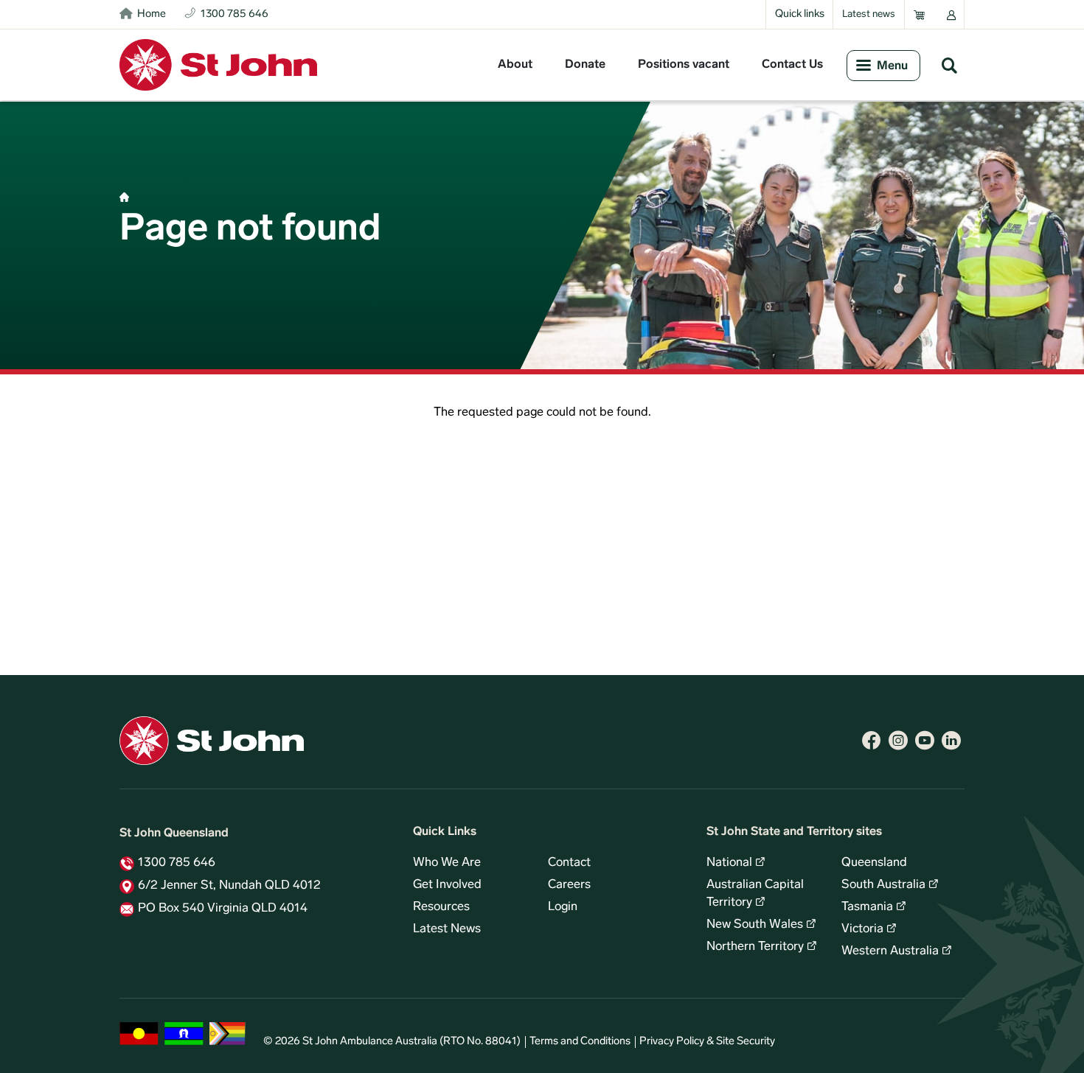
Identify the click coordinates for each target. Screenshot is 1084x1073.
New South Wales (754, 925)
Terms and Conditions (579, 1041)
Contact (569, 863)
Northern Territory (755, 947)
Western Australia (890, 951)
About (515, 65)
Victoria (862, 929)
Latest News (447, 929)
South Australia (883, 885)
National (729, 863)
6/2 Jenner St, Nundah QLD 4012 (229, 886)
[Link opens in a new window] (871, 740)
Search (949, 65)
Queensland (874, 863)
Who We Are (447, 863)
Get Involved (447, 885)
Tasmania (867, 907)
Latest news (868, 14)
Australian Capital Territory (755, 894)
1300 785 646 (176, 863)
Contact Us (792, 65)
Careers (569, 885)
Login (562, 907)
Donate (585, 65)
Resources (441, 907)
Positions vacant (683, 65)
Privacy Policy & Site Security (707, 1041)
